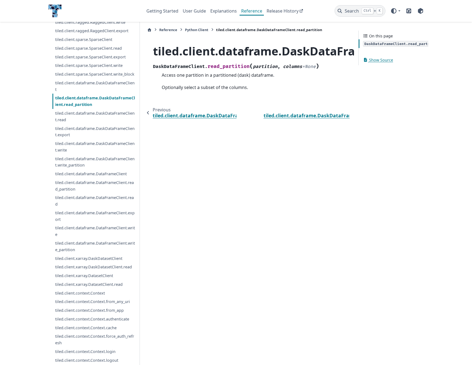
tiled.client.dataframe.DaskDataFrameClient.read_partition (95, 101)
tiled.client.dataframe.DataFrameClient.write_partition (95, 246)
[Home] (149, 30)
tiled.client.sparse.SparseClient (83, 39)
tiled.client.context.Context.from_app (89, 310)
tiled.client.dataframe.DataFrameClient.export (95, 216)
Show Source (380, 60)
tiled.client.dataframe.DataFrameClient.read (94, 201)
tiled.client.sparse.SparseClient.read (88, 48)
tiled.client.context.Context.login (85, 351)
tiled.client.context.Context (80, 293)
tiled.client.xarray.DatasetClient (84, 275)
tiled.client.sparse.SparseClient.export (90, 57)
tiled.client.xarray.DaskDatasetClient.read (93, 266)
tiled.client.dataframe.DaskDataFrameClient (95, 86)
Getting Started (162, 11)
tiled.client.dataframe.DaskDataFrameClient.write (95, 147)
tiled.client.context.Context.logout (86, 360)
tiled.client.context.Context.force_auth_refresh (94, 339)
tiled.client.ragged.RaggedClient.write (90, 22)
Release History (283, 11)
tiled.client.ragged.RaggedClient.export (91, 30)
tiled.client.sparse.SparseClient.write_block (94, 74)
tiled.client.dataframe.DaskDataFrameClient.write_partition (95, 162)
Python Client (196, 29)
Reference (251, 11)
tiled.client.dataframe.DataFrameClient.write (95, 231)
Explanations (223, 11)
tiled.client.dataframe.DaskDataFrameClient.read (95, 116)
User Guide (194, 11)
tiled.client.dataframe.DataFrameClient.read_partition (94, 186)
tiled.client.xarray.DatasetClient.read (89, 284)
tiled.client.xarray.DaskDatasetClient (88, 258)
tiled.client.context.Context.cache (86, 327)
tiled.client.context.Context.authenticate (92, 319)
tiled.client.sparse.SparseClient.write (89, 65)
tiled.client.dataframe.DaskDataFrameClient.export (95, 132)
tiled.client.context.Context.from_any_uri (92, 301)
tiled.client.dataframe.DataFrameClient (91, 173)
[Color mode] (395, 11)
